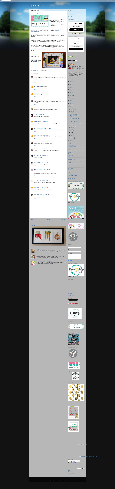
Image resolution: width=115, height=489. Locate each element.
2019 (71, 92)
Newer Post (34, 219)
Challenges (70, 153)
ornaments (70, 165)
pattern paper (70, 168)
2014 (71, 100)
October (72, 112)
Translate (77, 462)
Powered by (73, 33)
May (71, 132)
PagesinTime (35, 5)
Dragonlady (36, 169)
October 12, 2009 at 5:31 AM (42, 187)
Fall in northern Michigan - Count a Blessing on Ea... (76, 116)
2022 (71, 87)
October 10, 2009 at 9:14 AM (43, 142)
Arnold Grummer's (71, 145)
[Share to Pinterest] (46, 70)
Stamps (69, 171)
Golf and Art (33, 225)
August (72, 127)
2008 (71, 140)
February (72, 137)
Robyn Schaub (37, 128)
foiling (69, 158)
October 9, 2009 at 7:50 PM (44, 99)
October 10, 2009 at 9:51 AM (43, 148)
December (73, 109)
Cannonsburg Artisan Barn (73, 146)
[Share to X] (44, 70)
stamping (70, 169)
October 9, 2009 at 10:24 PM (41, 114)
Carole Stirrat (36, 135)
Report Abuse (71, 178)
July (71, 129)
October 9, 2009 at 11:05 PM (42, 121)
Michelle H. (36, 99)
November (73, 111)
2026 (71, 81)
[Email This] (41, 70)
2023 (71, 86)
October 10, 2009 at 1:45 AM (44, 135)
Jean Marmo (70, 293)
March (72, 135)
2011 (71, 105)
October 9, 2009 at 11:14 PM (45, 128)
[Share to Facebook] (45, 70)
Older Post (63, 219)
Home (48, 219)
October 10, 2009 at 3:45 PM (44, 169)
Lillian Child (36, 194)
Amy (35, 114)
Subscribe (76, 29)
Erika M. (35, 93)
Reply (35, 82)
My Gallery (70, 16)
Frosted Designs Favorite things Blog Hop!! (44, 261)
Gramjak (35, 121)
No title (71, 119)
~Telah (35, 107)
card (69, 149)
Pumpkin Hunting (73, 114)
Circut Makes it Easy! (74, 121)
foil (68, 156)
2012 (71, 103)
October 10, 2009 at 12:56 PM (42, 155)
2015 (71, 98)
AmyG (35, 86)
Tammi (35, 187)
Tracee (35, 162)
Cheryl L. (35, 148)
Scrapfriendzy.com (35, 61)
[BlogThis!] (42, 70)
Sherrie (35, 155)
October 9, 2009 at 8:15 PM (42, 107)
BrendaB (35, 142)
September (73, 126)
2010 (71, 106)
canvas (69, 148)
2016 (71, 97)
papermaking (70, 166)
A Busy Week (38, 255)
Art (68, 469)
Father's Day (70, 155)
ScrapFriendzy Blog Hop (75, 118)
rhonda (35, 180)
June (72, 130)
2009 (71, 108)
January (72, 138)
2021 (71, 89)
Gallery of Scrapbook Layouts (70, 471)
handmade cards (71, 159)
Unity (69, 172)
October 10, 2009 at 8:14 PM (42, 180)
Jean (74, 64)
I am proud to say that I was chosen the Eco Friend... (77, 124)
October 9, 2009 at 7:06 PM (42, 93)
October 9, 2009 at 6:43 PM (42, 86)
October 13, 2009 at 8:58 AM (44, 194)
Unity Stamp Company (72, 175)
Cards (69, 152)
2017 (71, 95)
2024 (71, 84)
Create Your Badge (71, 295)
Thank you (38, 249)
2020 (71, 90)
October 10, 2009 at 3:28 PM (42, 162)
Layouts (69, 162)
